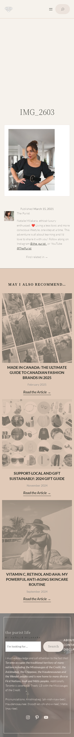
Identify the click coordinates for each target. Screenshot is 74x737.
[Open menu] (50, 9)
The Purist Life (18, 632)
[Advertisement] (37, 64)
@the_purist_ (38, 243)
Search (53, 646)
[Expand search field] (62, 9)
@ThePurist (24, 248)
